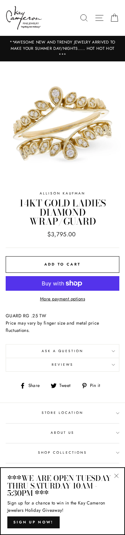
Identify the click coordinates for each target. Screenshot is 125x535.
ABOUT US (62, 432)
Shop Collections (62, 452)
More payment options (62, 298)
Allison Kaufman (63, 193)
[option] (62, 48)
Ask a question (62, 350)
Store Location (63, 412)
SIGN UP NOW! (33, 522)
